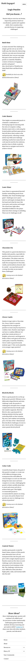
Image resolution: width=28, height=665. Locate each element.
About (5, 643)
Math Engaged (7, 3)
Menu (24, 4)
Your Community (9, 655)
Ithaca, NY (7, 651)
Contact (6, 659)
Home (5, 640)
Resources (7, 647)
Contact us (19, 627)
